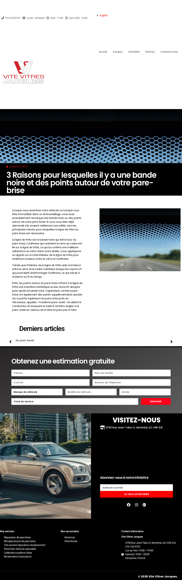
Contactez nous (169, 51)
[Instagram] (136, 504)
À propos (118, 51)
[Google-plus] (144, 504)
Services (150, 51)
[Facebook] (128, 504)
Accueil (103, 51)
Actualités (134, 51)
